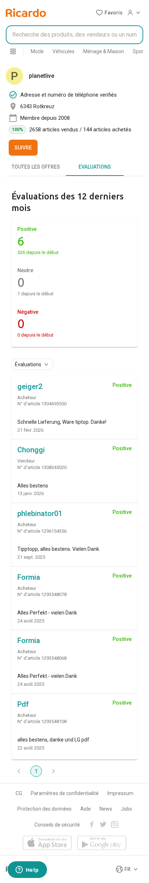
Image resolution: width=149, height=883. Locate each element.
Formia (28, 577)
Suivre (23, 148)
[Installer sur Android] (101, 843)
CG (19, 793)
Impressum (120, 793)
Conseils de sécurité (57, 825)
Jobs (126, 809)
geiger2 (29, 386)
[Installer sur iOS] (47, 843)
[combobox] (74, 34)
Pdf (23, 704)
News (105, 809)
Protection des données (44, 809)
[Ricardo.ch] (26, 12)
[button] (109, 13)
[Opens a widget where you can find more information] (27, 870)
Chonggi (31, 449)
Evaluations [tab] (94, 167)
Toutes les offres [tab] (36, 167)
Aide (85, 809)
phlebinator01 (39, 513)
